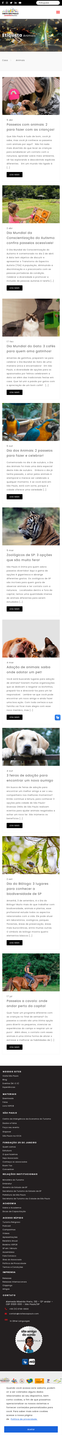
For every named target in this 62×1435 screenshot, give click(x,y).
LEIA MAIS (15, 174)
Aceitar (31, 1429)
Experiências (9, 1087)
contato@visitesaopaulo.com (24, 1314)
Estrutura (7, 1150)
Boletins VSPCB (10, 1245)
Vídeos (6, 1233)
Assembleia (8, 1252)
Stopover (7, 1132)
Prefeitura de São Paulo (14, 1195)
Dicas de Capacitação (14, 1211)
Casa (5, 60)
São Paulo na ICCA (12, 1136)
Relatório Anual (10, 1241)
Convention (8, 1169)
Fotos (5, 1102)
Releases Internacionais (15, 1282)
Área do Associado (12, 1260)
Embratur (7, 1184)
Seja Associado (10, 1158)
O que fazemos (10, 1154)
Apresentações (10, 1237)
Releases (7, 1278)
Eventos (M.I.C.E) (11, 1083)
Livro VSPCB (8, 1106)
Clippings (7, 1285)
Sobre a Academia (12, 1208)
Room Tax (7, 1165)
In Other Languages (20, 1321)
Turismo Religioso (11, 1222)
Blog (5, 1080)
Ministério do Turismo (13, 1180)
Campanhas (9, 1230)
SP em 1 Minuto (10, 1248)
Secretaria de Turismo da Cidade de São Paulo (26, 1199)
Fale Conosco (9, 1256)
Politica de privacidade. (24, 1419)
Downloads (8, 1098)
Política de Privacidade (14, 1263)
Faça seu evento (11, 1127)
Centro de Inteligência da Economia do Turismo (27, 1119)
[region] (31, 1409)
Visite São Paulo (10, 1076)
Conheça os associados (15, 1162)
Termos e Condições (13, 1267)
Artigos (6, 1289)
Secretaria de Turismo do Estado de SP (22, 1191)
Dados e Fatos (10, 1123)
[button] (58, 717)
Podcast (7, 1226)
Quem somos (9, 1147)
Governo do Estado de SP (15, 1187)
